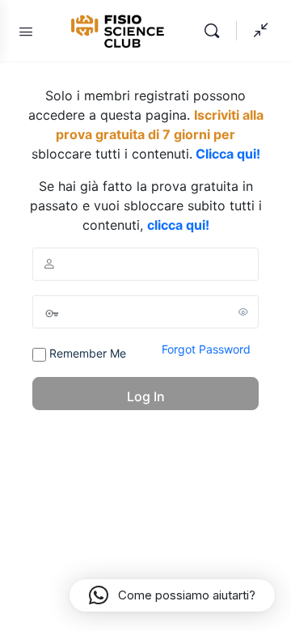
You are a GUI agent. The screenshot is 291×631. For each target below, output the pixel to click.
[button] (172, 595)
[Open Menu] (26, 31)
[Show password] (243, 311)
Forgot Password (206, 349)
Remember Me (86, 353)
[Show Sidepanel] (257, 30)
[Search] (216, 30)
